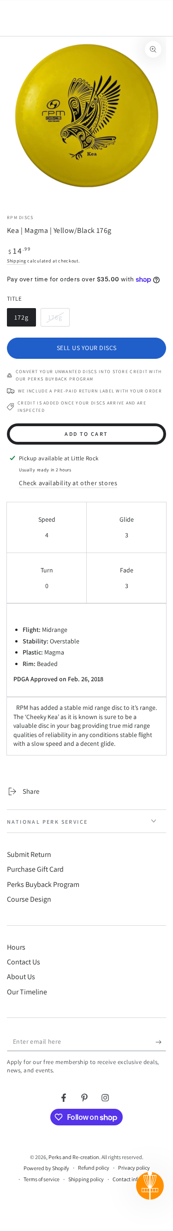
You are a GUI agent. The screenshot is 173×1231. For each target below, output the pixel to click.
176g (59, 320)
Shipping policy (86, 1179)
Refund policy (93, 1167)
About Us (21, 976)
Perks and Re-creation (73, 1157)
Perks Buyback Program (43, 884)
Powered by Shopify (46, 1168)
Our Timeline (27, 992)
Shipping (16, 261)
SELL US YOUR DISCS (87, 348)
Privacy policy (134, 1167)
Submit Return (29, 854)
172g (25, 320)
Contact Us (23, 962)
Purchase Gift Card (35, 869)
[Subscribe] (160, 1042)
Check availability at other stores (68, 483)
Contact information (136, 1179)
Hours (16, 947)
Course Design (29, 899)
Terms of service (42, 1179)
